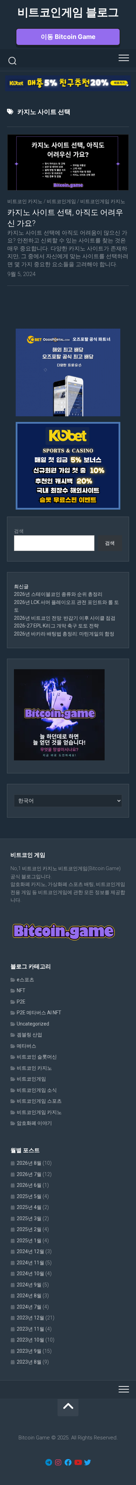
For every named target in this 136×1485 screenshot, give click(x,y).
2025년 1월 (29, 1240)
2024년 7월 (29, 1307)
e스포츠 (25, 979)
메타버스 (26, 1046)
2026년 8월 (29, 1163)
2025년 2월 (29, 1229)
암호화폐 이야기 (34, 1123)
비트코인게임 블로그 (68, 12)
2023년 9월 (29, 1351)
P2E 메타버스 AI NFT (39, 1012)
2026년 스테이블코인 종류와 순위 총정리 (58, 594)
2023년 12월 (30, 1318)
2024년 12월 (30, 1251)
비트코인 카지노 (25, 201)
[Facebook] (68, 1462)
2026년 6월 (29, 1185)
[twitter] (87, 1462)
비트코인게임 (61, 201)
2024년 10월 (30, 1273)
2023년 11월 (30, 1329)
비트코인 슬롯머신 (37, 1057)
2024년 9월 (29, 1285)
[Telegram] (48, 1462)
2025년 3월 (29, 1218)
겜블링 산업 (29, 1034)
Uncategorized (33, 1024)
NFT (21, 990)
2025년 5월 (29, 1196)
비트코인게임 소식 (37, 1090)
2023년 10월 (30, 1340)
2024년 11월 (30, 1262)
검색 (19, 531)
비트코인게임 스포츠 (39, 1101)
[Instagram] (58, 1462)
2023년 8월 (29, 1362)
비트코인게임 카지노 (102, 201)
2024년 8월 (29, 1295)
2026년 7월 (29, 1174)
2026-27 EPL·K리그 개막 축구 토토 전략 (56, 626)
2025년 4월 (29, 1207)
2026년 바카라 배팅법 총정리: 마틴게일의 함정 (64, 634)
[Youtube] (77, 1462)
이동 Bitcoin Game (68, 36)
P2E (21, 1001)
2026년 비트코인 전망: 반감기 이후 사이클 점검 (64, 618)
